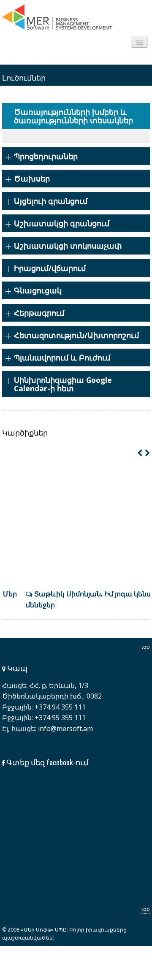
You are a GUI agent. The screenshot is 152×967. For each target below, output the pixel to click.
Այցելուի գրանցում (50, 201)
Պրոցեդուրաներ (46, 156)
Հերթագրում (39, 313)
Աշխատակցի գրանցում (61, 223)
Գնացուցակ (38, 290)
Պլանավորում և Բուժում (62, 357)
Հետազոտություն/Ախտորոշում (76, 335)
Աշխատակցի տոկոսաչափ (68, 246)
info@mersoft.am (65, 728)
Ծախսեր (32, 178)
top (145, 646)
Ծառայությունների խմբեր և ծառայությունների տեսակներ (73, 116)
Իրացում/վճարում (50, 268)
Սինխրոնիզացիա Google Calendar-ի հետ (63, 384)
